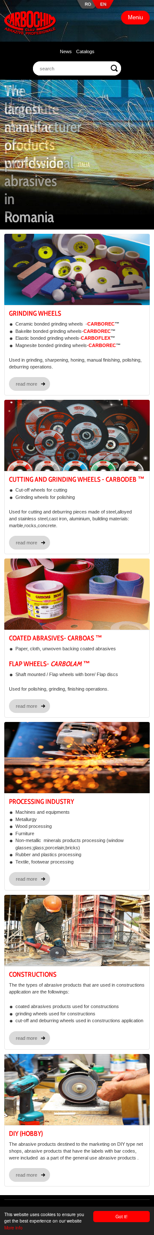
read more (26, 384)
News (66, 51)
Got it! (121, 1216)
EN (103, 4)
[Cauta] (114, 68)
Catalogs (85, 51)
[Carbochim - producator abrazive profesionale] (30, 24)
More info (13, 1227)
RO (88, 4)
